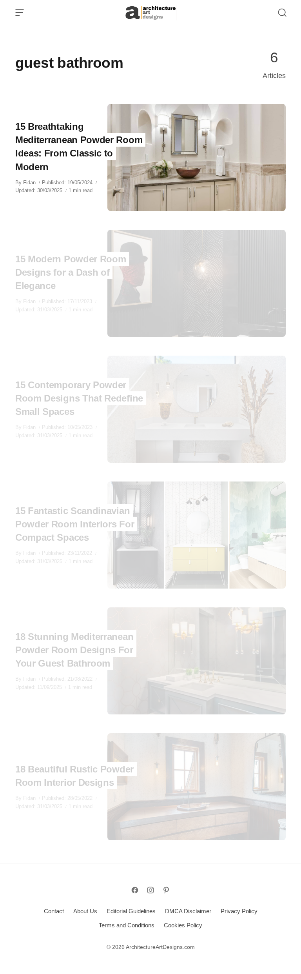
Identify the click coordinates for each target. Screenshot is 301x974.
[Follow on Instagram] (150, 890)
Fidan (29, 182)
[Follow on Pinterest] (166, 890)
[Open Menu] (19, 12)
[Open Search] (282, 12)
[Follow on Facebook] (135, 890)
